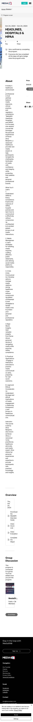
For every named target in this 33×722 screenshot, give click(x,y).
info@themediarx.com (9, 701)
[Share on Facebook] (25, 107)
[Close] (30, 706)
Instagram (6, 690)
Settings (16, 719)
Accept (16, 715)
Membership (6, 673)
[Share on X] (28, 107)
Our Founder (6, 667)
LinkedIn (5, 692)
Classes (8, 9)
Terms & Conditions (8, 677)
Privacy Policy (7, 675)
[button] (24, 3)
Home (3, 9)
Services (5, 671)
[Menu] (30, 3)
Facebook (6, 688)
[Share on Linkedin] (30, 107)
